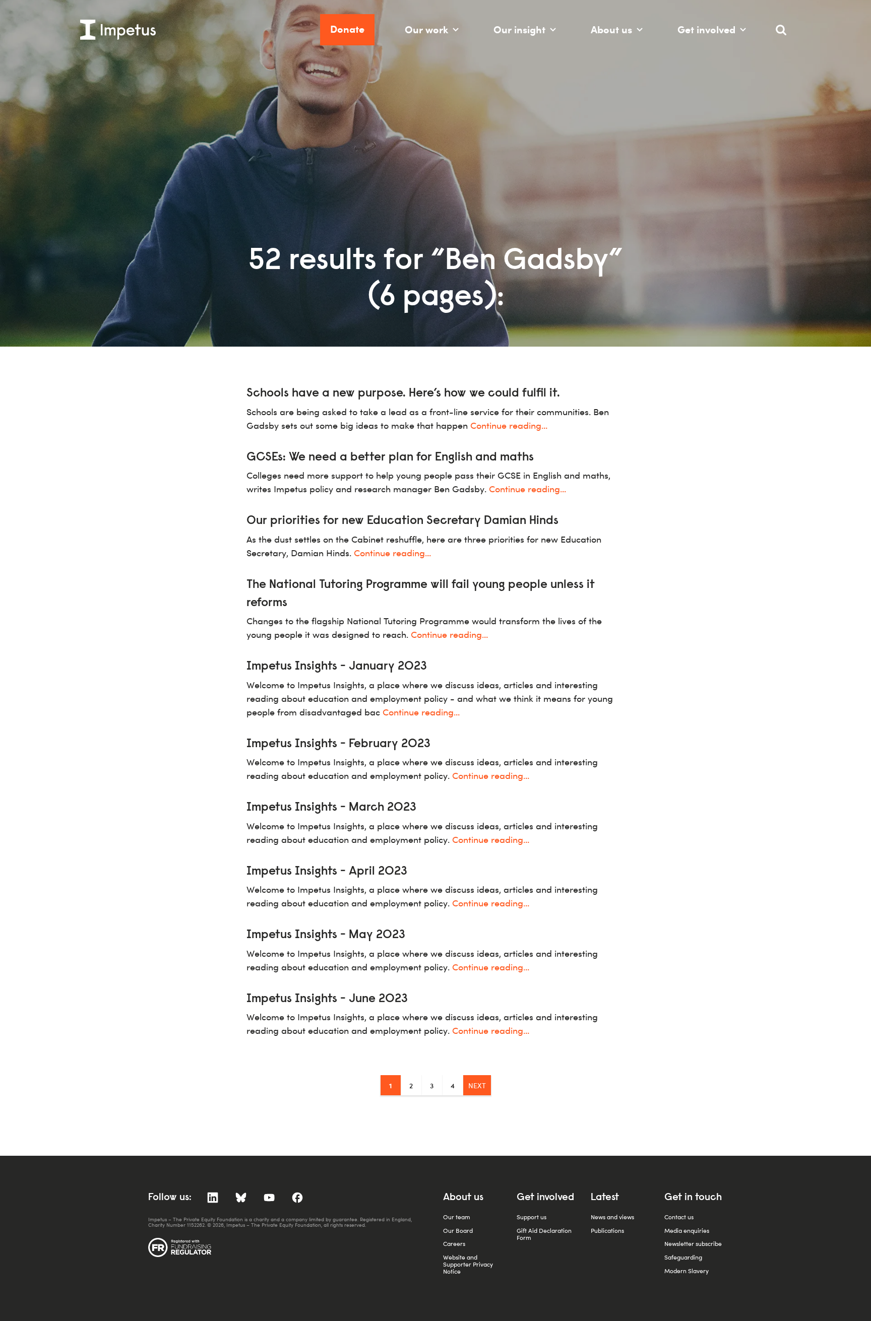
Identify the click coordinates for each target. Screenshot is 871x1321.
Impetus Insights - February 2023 (338, 744)
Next (477, 1085)
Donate (347, 29)
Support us (531, 1217)
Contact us (679, 1217)
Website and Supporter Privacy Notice (468, 1264)
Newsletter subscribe (693, 1243)
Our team (456, 1217)
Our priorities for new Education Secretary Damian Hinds (402, 521)
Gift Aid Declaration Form (544, 1234)
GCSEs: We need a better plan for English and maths (390, 457)
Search (786, 34)
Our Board (458, 1230)
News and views (612, 1217)
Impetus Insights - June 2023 (327, 999)
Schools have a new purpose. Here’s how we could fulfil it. (403, 393)
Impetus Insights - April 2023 (326, 872)
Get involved (706, 29)
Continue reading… (508, 425)
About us (611, 29)
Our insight (519, 29)
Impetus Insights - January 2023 (336, 666)
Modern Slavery (686, 1271)
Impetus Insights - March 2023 (331, 808)
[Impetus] (118, 30)
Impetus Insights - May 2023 (325, 935)
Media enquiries (686, 1230)
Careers (454, 1243)
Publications (607, 1230)
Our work (426, 29)
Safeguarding (683, 1257)
